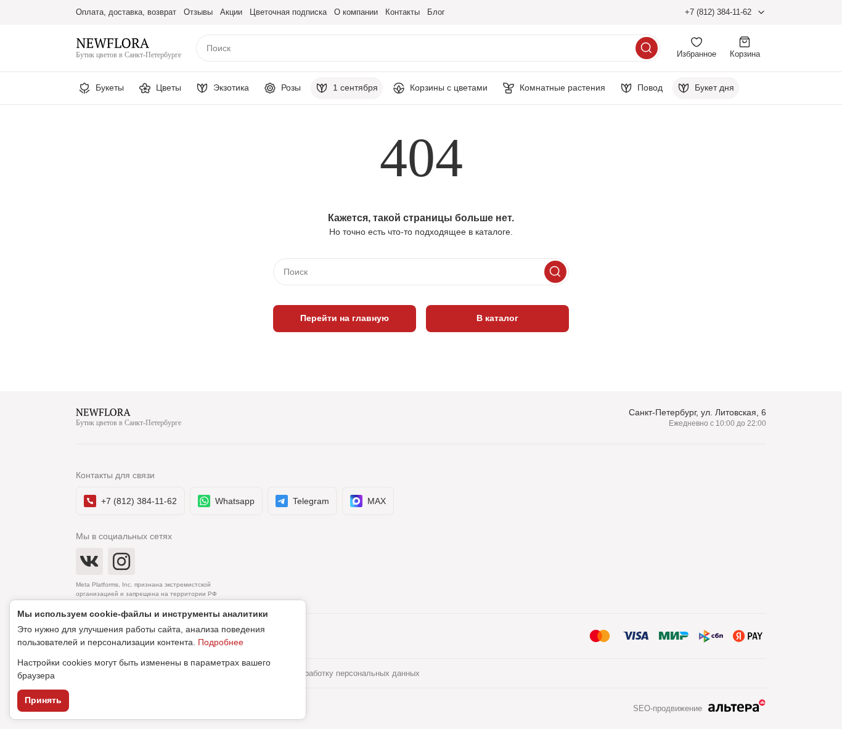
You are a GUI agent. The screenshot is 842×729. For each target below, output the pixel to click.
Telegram (311, 501)
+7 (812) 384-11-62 (718, 12)
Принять (43, 700)
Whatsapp (235, 501)
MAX (376, 501)
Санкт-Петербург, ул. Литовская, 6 (697, 412)
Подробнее (220, 642)
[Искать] (647, 48)
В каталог (497, 318)
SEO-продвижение (667, 708)
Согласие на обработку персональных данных (333, 673)
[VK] (89, 561)
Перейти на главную (344, 318)
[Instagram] (121, 561)
